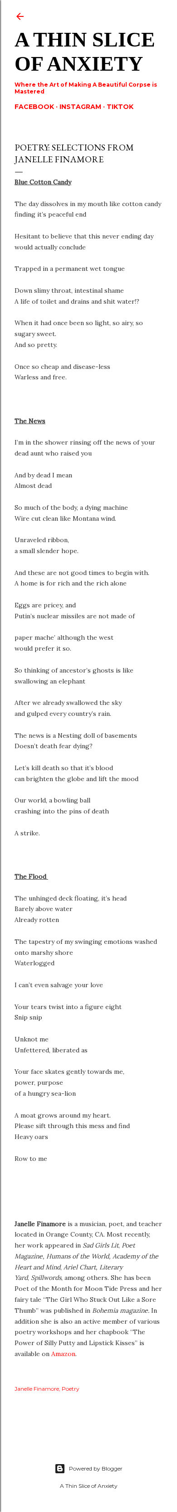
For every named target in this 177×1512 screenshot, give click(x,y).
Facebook (34, 107)
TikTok (120, 107)
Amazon (63, 1354)
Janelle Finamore (37, 1388)
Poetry (70, 1388)
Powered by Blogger (96, 1468)
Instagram (80, 107)
